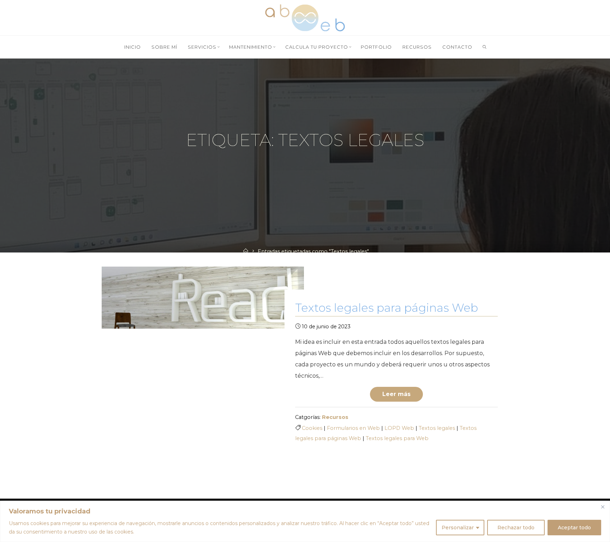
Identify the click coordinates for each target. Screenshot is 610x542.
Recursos (335, 417)
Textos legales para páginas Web (386, 308)
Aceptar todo (574, 527)
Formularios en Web (353, 428)
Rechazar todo (515, 527)
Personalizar (458, 527)
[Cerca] (602, 507)
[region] (305, 521)
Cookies (312, 428)
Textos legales (437, 428)
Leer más (396, 394)
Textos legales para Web (397, 438)
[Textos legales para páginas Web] (203, 298)
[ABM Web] (305, 17)
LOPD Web (399, 428)
